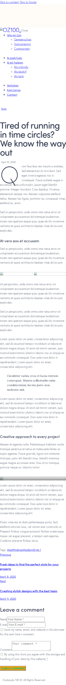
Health (11, 550)
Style (4, 108)
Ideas (19, 550)
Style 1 (37, 550)
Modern (28, 550)
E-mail (4, 624)
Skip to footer (28, 2)
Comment (6, 649)
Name (3, 619)
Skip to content (9, 2)
